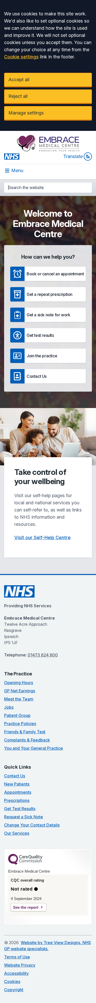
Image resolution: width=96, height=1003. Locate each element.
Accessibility (16, 973)
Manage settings (26, 113)
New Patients (16, 784)
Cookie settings (21, 56)
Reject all (18, 96)
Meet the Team (18, 699)
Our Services (16, 833)
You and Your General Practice (33, 748)
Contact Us (14, 775)
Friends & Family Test (24, 731)
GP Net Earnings (19, 690)
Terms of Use (17, 956)
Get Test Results (19, 808)
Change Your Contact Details (32, 825)
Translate (73, 156)
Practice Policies (20, 723)
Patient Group (17, 715)
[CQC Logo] (25, 863)
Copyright (13, 989)
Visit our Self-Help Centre (42, 537)
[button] (48, 274)
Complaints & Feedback (27, 740)
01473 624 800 (43, 654)
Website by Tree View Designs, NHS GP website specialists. (47, 945)
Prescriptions (16, 800)
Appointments (17, 792)
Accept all (18, 79)
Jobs (9, 707)
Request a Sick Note (23, 816)
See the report (25, 907)
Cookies (12, 981)
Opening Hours (18, 682)
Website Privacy (19, 965)
